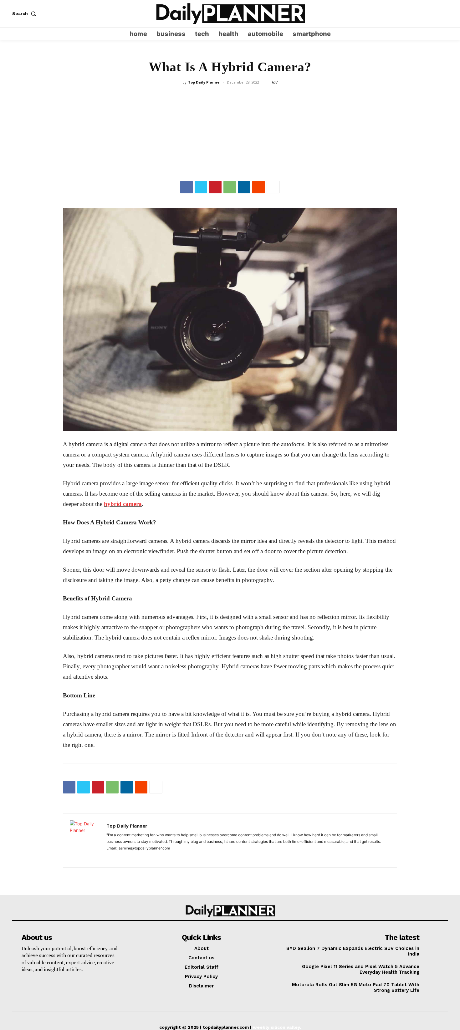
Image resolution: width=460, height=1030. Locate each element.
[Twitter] (443, 13)
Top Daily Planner (204, 82)
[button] (25, 13)
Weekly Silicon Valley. (277, 1027)
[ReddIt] (258, 187)
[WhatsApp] (229, 187)
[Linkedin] (244, 187)
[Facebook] (186, 187)
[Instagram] (431, 13)
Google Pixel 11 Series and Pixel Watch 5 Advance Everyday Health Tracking (360, 969)
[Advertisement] (230, 134)
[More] (273, 187)
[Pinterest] (215, 187)
